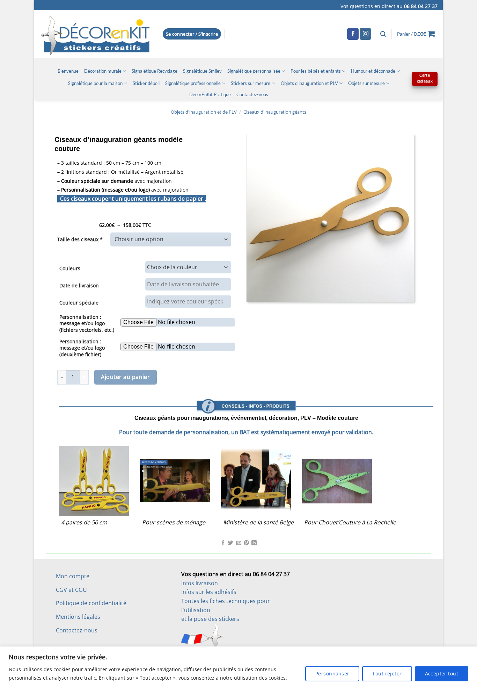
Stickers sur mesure (250, 83)
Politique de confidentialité (91, 603)
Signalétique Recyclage (154, 71)
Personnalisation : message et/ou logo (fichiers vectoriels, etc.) (86, 323)
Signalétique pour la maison (95, 83)
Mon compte (72, 576)
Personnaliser (332, 673)
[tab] (246, 388)
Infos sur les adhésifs (208, 592)
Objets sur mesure (366, 83)
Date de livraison (79, 285)
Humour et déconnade (373, 71)
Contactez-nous (252, 94)
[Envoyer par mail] (238, 543)
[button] (192, 34)
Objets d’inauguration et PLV (309, 83)
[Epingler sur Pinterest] (246, 543)
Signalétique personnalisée (253, 71)
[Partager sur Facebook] (223, 543)
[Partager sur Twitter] (230, 543)
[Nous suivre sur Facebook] (353, 34)
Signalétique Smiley (202, 71)
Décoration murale (103, 71)
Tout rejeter (387, 673)
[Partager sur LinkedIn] (254, 543)
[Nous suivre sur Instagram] (365, 34)
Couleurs (69, 268)
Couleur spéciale (78, 302)
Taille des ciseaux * (80, 239)
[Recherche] (383, 34)
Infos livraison (199, 583)
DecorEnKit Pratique (210, 94)
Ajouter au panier (125, 377)
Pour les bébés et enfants (316, 71)
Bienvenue (68, 71)
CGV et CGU (71, 590)
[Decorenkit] (95, 34)
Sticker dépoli (146, 83)
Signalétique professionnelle (193, 83)
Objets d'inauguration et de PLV (204, 112)
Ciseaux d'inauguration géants (274, 112)
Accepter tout (441, 673)
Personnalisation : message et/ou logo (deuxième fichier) (82, 348)
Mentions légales (78, 617)
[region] (238, 667)
